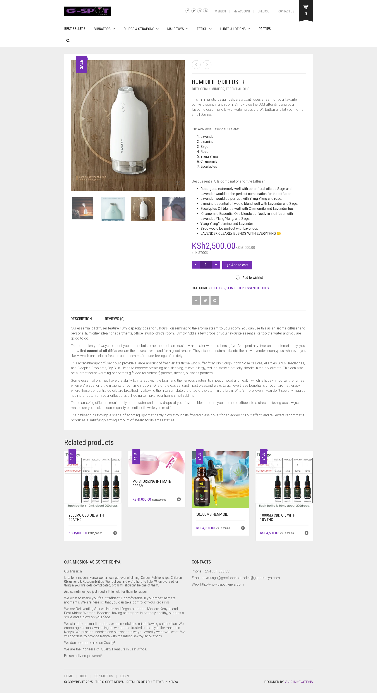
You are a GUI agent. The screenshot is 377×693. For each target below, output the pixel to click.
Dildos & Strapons (138, 29)
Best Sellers (75, 29)
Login (124, 676)
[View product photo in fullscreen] (177, 184)
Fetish (202, 29)
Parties (265, 29)
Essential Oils (237, 89)
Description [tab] (81, 318)
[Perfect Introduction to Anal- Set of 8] (207, 64)
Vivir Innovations (299, 682)
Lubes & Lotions (233, 29)
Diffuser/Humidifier (208, 89)
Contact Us (286, 11)
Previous (73, 120)
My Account (242, 11)
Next (182, 120)
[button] (115, 533)
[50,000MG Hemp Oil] (196, 64)
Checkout (264, 11)
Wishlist (220, 11)
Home (68, 676)
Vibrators (102, 29)
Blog (83, 676)
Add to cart (239, 265)
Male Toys (175, 29)
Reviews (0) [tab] (115, 318)
